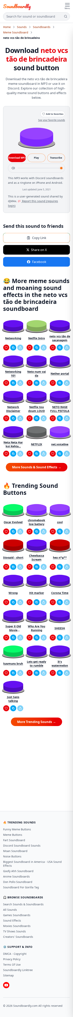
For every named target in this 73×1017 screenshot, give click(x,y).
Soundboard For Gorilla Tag (21, 887)
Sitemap (8, 975)
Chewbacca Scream (36, 557)
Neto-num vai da (36, 373)
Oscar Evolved (13, 522)
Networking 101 (13, 373)
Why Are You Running (36, 628)
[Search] (65, 16)
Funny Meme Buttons (17, 829)
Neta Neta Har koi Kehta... (13, 444)
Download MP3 (17, 157)
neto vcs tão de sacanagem (59, 338)
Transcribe (56, 157)
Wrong (13, 593)
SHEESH (60, 628)
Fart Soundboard (14, 840)
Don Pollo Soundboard (17, 882)
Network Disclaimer (13, 409)
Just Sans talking (13, 699)
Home (7, 27)
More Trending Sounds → (36, 722)
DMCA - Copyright (14, 954)
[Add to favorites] (6, 347)
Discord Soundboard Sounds (21, 845)
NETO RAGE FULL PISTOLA (59, 409)
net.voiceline (59, 444)
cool (60, 522)
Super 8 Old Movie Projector (13, 628)
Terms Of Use (12, 964)
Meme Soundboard (15, 32)
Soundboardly (17, 6)
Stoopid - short (13, 557)
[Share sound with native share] (20, 347)
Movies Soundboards (17, 926)
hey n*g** (60, 557)
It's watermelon (60, 663)
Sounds (22, 27)
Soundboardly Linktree (18, 970)
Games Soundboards (16, 915)
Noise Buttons (12, 856)
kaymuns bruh (13, 663)
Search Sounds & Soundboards (23, 904)
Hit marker (36, 593)
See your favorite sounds (51, 120)
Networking (13, 338)
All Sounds (10, 910)
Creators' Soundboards (18, 937)
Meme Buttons (12, 835)
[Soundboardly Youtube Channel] (6, 985)
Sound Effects (12, 920)
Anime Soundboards (16, 876)
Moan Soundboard (15, 851)
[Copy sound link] (13, 347)
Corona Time (59, 593)
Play (36, 157)
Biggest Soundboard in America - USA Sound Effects (32, 863)
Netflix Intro (36, 338)
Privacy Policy (11, 959)
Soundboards (41, 27)
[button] (36, 137)
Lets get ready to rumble (36, 663)
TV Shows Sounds (14, 931)
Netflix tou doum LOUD (36, 409)
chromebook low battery (36, 522)
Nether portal (60, 373)
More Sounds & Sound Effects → (36, 467)
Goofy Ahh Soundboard (18, 871)
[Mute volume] (13, 168)
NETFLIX (36, 444)
